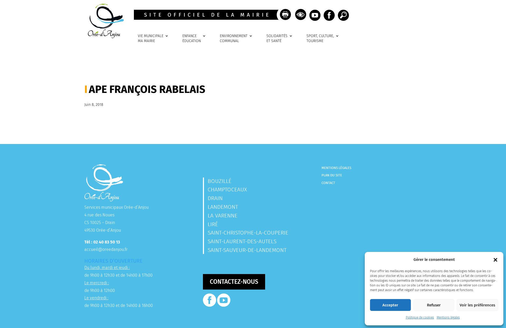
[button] (495, 259)
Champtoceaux (227, 189)
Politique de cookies (420, 317)
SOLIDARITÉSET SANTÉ (277, 38)
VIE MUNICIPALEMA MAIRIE (150, 38)
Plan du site (332, 175)
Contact (328, 183)
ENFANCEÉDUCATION (191, 38)
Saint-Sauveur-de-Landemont (247, 250)
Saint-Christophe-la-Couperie (248, 232)
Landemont (223, 206)
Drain (215, 198)
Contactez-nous (234, 281)
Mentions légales (448, 317)
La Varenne (222, 215)
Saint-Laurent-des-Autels (242, 241)
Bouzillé (219, 181)
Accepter (390, 305)
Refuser (434, 305)
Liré (213, 224)
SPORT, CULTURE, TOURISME (320, 38)
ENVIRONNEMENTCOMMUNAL (233, 38)
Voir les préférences (477, 305)
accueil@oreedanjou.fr (106, 249)
